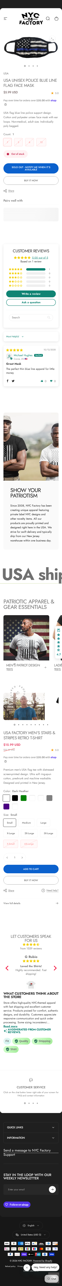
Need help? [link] (52, 890)
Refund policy (10, 1266)
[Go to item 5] (31, 725)
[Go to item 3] (33, 66)
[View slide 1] (25, 1103)
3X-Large (48, 833)
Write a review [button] (31, 294)
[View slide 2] (29, 1103)
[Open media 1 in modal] (52, 39)
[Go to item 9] (47, 725)
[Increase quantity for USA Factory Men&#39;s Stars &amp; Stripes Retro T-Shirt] (22, 857)
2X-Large (29, 833)
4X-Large (29, 844)
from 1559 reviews (31, 948)
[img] (14, 350)
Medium (26, 822)
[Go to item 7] (39, 725)
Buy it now (31, 180)
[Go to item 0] (25, 66)
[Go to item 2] (29, 66)
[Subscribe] (52, 1189)
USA (6, 73)
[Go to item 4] (37, 66)
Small (9, 822)
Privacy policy (23, 1266)
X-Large (11, 833)
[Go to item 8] (43, 725)
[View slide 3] (33, 1103)
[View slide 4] (37, 1103)
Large (43, 822)
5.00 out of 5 (40, 258)
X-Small (10, 844)
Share (11, 190)
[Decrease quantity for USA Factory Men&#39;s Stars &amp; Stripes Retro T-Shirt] (7, 857)
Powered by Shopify (42, 1260)
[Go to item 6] (35, 725)
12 (41, 142)
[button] (16, 269)
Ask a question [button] (31, 302)
